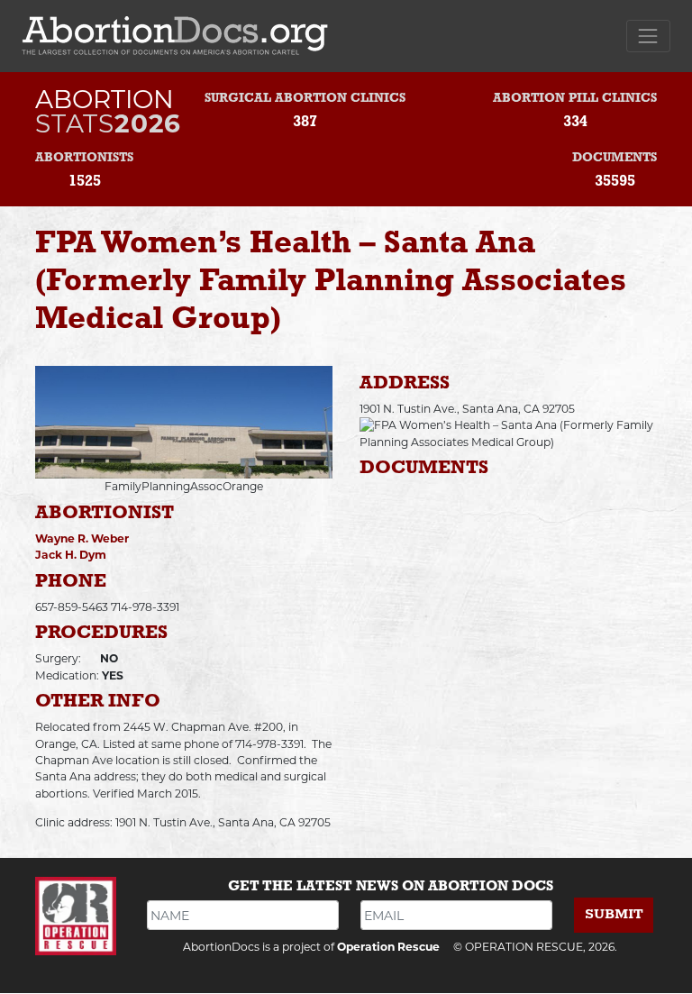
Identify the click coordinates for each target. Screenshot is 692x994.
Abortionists (84, 158)
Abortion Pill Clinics (575, 98)
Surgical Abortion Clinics (305, 98)
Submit (614, 914)
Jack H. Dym (70, 554)
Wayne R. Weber (82, 538)
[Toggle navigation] (648, 35)
